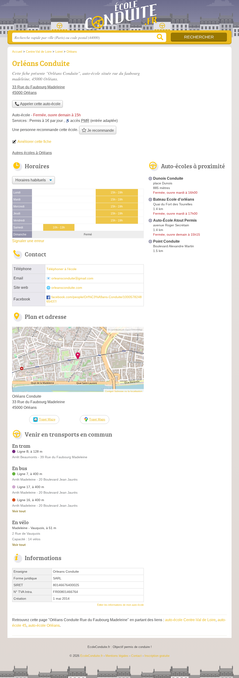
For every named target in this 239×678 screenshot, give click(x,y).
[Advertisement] (187, 293)
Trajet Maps (97, 419)
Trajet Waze (47, 419)
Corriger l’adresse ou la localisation (123, 391)
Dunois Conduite (168, 178)
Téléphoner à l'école (61, 269)
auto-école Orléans (44, 625)
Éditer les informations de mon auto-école (120, 604)
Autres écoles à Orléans (32, 153)
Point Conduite (166, 241)
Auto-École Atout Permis (175, 220)
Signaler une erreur (28, 241)
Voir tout (19, 511)
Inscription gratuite (156, 655)
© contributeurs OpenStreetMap (125, 329)
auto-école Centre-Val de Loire (190, 620)
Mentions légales (116, 655)
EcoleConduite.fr (119, 16)
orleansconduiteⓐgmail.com (72, 278)
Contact (136, 655)
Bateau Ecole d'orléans (173, 199)
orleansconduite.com (66, 287)
